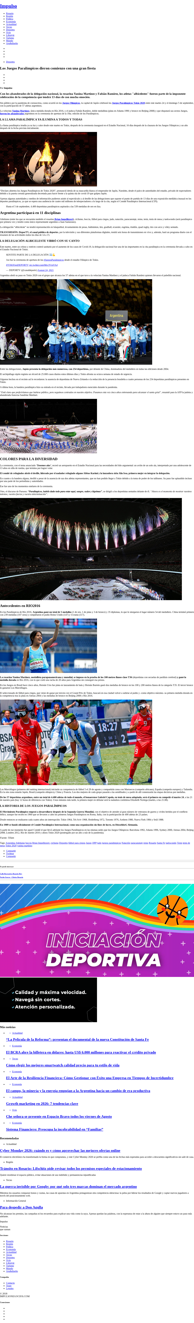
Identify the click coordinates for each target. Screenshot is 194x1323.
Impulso (8, 6)
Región (9, 16)
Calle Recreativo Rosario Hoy (11, 874)
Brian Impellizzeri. (41, 843)
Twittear (10, 853)
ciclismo (55, 843)
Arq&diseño (12, 43)
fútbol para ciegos (76, 843)
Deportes (10, 29)
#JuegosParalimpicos (54, 260)
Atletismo (20, 843)
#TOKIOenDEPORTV (17, 265)
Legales (9, 1288)
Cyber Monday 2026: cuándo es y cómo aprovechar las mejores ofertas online (60, 1150)
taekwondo (171, 843)
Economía (11, 21)
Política (9, 19)
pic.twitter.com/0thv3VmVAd (43, 265)
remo (145, 843)
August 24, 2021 (46, 270)
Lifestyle (10, 35)
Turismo (10, 38)
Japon (89, 843)
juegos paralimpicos (111, 843)
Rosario (9, 13)
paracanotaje (137, 843)
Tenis (179, 843)
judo (99, 843)
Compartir (11, 851)
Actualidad (11, 24)
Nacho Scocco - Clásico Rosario (11, 877)
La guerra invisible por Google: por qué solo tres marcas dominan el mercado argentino (68, 1186)
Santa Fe (161, 843)
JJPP (94, 843)
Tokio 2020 (11, 845)
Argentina (10, 843)
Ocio (8, 32)
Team (8, 1285)
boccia (28, 843)
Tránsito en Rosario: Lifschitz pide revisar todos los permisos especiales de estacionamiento (71, 1168)
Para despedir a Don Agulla (21, 1207)
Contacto (10, 1283)
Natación (126, 843)
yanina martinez (24, 845)
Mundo (9, 40)
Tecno (9, 27)
